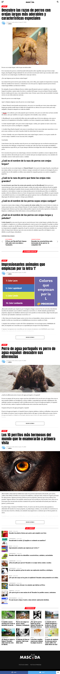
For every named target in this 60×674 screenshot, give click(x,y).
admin (10, 23)
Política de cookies (23, 664)
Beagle (5, 113)
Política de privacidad (35, 664)
